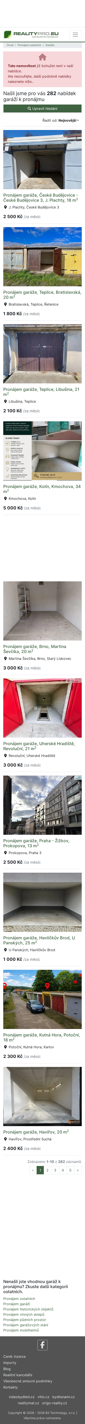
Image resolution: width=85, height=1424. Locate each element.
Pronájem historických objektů (28, 1309)
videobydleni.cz (22, 1397)
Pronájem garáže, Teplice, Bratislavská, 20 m (42, 295)
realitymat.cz (28, 1403)
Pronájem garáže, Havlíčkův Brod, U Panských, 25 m (39, 940)
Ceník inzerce (14, 1356)
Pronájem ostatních (29, 45)
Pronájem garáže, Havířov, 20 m (36, 1132)
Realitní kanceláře (17, 1375)
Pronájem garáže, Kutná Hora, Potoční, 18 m (41, 1037)
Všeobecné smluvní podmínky (27, 1381)
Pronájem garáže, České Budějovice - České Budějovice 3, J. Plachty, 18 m (40, 197)
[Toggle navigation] (75, 34)
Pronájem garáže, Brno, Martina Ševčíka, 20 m (34, 649)
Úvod (10, 45)
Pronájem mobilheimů (21, 1330)
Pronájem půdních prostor (24, 1319)
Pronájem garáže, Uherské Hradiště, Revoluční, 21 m (39, 746)
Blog (7, 1369)
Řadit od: (59, 120)
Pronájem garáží (16, 1304)
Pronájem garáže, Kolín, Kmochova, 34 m (42, 489)
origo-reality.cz (54, 1403)
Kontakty (10, 1387)
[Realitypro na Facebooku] (42, 1345)
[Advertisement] (42, 13)
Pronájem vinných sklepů (23, 1314)
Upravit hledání (44, 108)
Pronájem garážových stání (25, 1325)
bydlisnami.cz (63, 1397)
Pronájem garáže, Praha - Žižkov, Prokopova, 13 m (36, 843)
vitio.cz (43, 1397)
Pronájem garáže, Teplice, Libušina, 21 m (41, 392)
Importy (9, 1362)
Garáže (50, 45)
